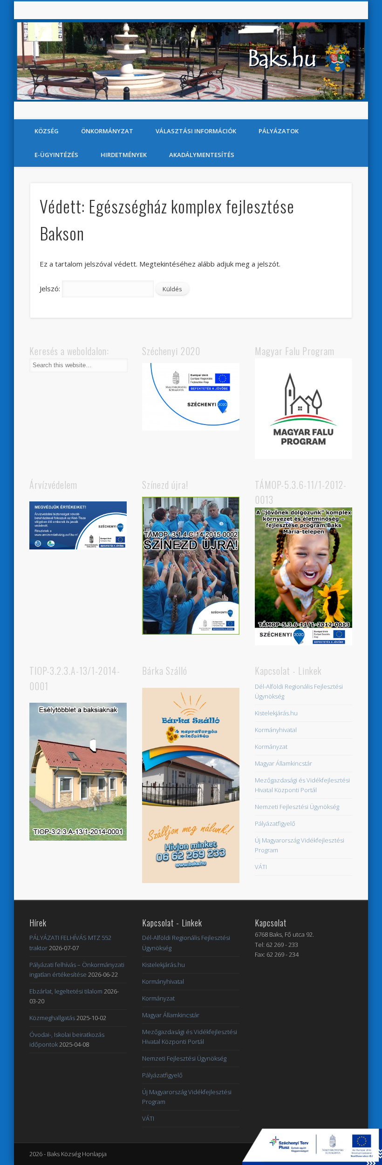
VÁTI (261, 867)
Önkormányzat (107, 131)
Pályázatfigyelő (275, 823)
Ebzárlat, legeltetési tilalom (65, 991)
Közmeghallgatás (52, 1018)
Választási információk (196, 131)
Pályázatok (279, 131)
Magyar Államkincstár (283, 763)
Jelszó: (51, 288)
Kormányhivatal (276, 730)
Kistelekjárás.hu (276, 713)
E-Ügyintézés (56, 155)
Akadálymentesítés (201, 155)
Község (46, 131)
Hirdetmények (124, 155)
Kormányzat (271, 746)
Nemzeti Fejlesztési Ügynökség (297, 806)
